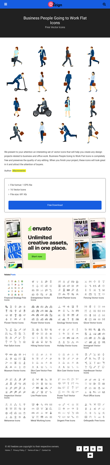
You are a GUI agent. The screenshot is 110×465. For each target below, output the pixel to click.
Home (7, 450)
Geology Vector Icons (67, 323)
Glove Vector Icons (93, 323)
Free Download (55, 205)
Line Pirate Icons (39, 395)
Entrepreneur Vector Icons (40, 299)
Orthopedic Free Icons (94, 420)
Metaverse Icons (12, 420)
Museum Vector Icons (14, 370)
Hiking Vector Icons (40, 345)
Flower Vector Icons (14, 323)
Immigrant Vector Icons (92, 346)
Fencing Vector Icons (94, 298)
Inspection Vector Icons (12, 396)
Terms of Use (33, 450)
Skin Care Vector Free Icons (41, 371)
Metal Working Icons (41, 420)
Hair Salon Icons (12, 345)
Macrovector (19, 170)
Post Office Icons (92, 395)
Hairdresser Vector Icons (93, 371)
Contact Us (46, 450)
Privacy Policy (18, 450)
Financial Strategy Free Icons (15, 299)
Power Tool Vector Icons (66, 396)
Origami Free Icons (66, 420)
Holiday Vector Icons (67, 345)
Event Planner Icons (66, 298)
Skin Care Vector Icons (68, 370)
